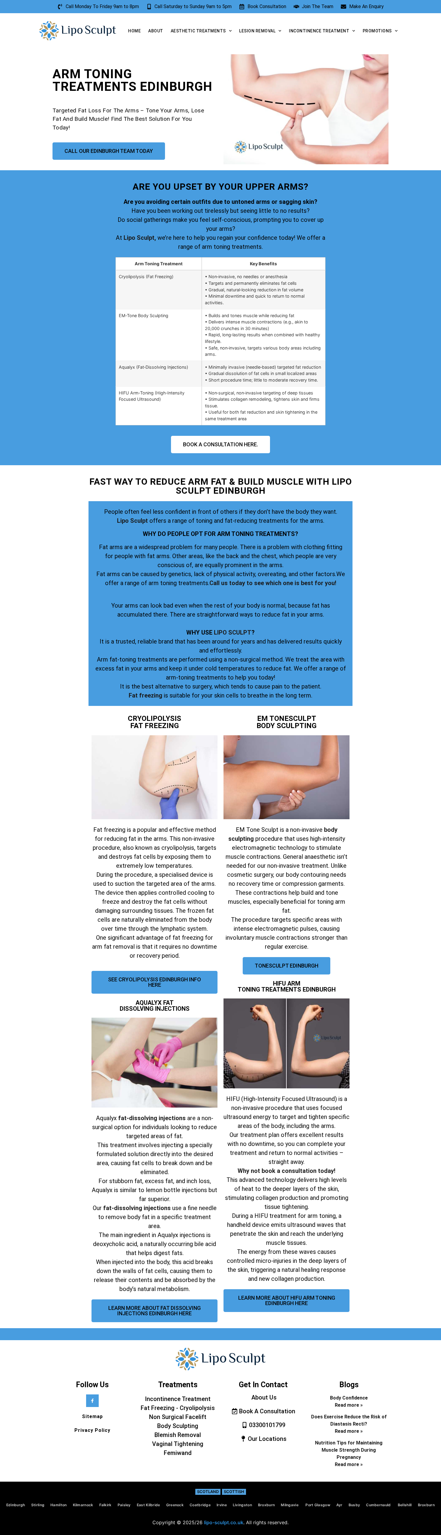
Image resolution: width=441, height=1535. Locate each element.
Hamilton (58, 1505)
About (155, 30)
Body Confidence (349, 1398)
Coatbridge (200, 1505)
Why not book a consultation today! (286, 1170)
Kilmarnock (83, 1505)
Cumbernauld (379, 1505)
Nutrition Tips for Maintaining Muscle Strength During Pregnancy (348, 1450)
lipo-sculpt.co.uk (223, 1522)
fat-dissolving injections (152, 1118)
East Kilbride (148, 1505)
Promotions (377, 30)
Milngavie (290, 1505)
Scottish (234, 1491)
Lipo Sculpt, (140, 237)
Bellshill (405, 1505)
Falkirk (105, 1505)
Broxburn (266, 1505)
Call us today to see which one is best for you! (272, 583)
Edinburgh (15, 1505)
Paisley (124, 1505)
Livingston (242, 1505)
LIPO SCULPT (232, 632)
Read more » (349, 1405)
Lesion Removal (257, 30)
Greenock (175, 1505)
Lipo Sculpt (133, 520)
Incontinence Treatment (319, 30)
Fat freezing (145, 695)
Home (134, 30)
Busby (354, 1505)
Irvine (222, 1505)
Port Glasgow (317, 1505)
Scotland (208, 1491)
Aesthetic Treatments (198, 30)
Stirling (37, 1505)
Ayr (339, 1505)
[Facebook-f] (92, 1400)
